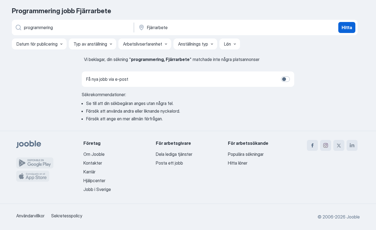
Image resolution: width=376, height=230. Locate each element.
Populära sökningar (246, 154)
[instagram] (325, 145)
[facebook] (312, 145)
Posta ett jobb (169, 163)
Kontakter (92, 163)
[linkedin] (352, 145)
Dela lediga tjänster (174, 154)
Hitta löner (237, 163)
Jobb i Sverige (97, 189)
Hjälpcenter (94, 180)
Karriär (89, 171)
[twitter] (338, 145)
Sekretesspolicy (66, 215)
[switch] (285, 79)
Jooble (353, 217)
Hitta (347, 27)
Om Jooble (94, 154)
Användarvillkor (30, 215)
